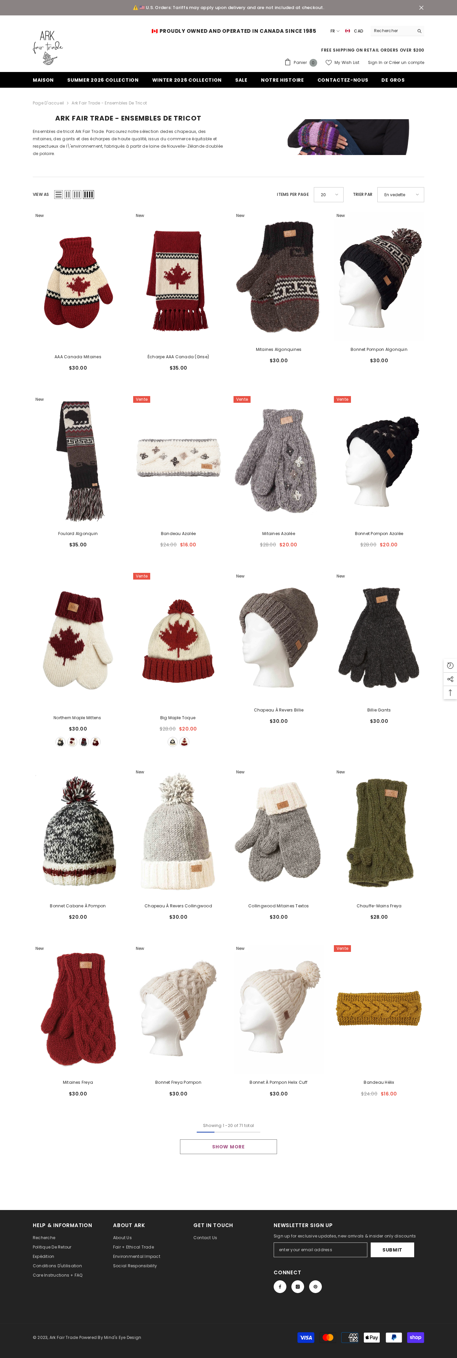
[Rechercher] (397, 31)
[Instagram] (297, 1286)
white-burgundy (72, 742)
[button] (58, 194)
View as (41, 194)
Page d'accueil (48, 103)
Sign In (376, 62)
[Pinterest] (315, 1286)
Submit (392, 1250)
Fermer (421, 8)
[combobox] (392, 31)
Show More (228, 1146)
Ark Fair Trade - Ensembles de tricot (109, 103)
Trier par (362, 194)
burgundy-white (96, 742)
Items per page (292, 194)
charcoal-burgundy (84, 742)
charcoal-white (61, 742)
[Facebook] (280, 1286)
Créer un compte (406, 62)
